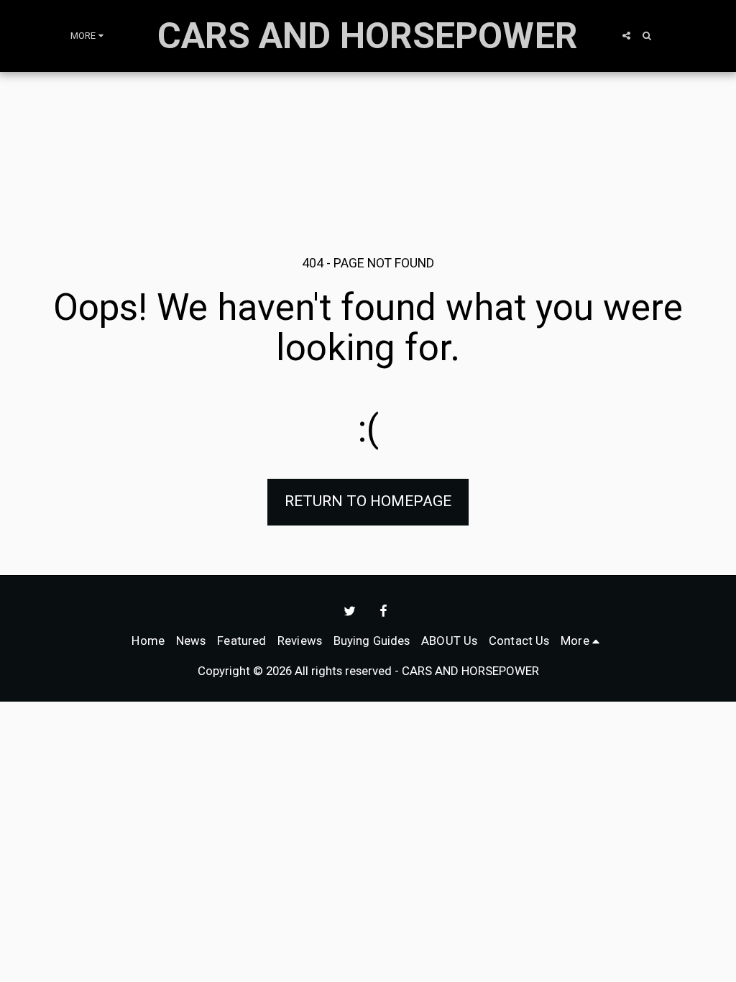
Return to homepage (368, 501)
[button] (626, 35)
